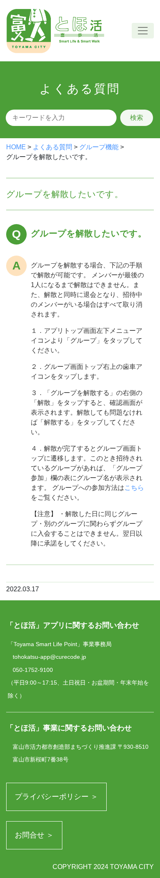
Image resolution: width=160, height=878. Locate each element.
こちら (134, 487)
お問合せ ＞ (34, 835)
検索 (136, 117)
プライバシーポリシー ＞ (56, 797)
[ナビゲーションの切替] (143, 30)
